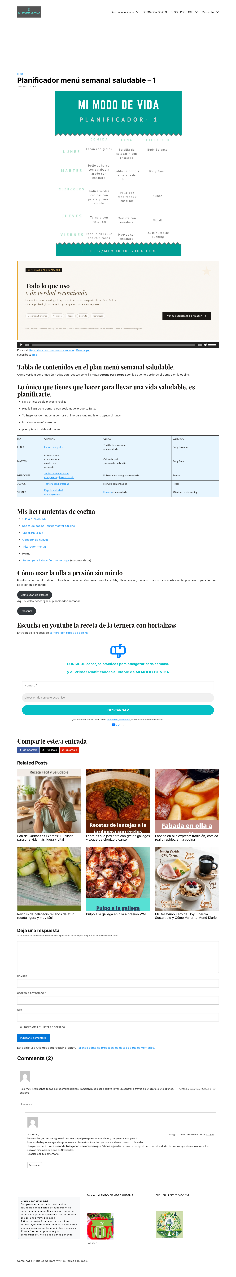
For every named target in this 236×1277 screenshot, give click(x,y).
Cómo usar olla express (34, 595)
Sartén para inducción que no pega (45, 560)
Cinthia (183, 1089)
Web (19, 1010)
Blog (20, 74)
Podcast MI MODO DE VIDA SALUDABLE (110, 1195)
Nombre (23, 976)
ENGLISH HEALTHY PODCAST (172, 1195)
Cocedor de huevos (35, 540)
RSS (34, 355)
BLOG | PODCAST (181, 12)
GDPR (119, 724)
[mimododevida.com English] (169, 1225)
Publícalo (51, 749)
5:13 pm (210, 1134)
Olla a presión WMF (35, 519)
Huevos (107, 492)
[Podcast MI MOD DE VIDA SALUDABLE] (100, 1226)
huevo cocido (66, 477)
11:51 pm (212, 1089)
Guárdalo (71, 749)
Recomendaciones (122, 12)
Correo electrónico (31, 993)
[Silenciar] (205, 344)
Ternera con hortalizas (56, 483)
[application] (118, 345)
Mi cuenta (208, 12)
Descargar (83, 350)
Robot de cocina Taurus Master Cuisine (48, 526)
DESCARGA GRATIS (155, 12)
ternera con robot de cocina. (69, 633)
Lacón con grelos (53, 447)
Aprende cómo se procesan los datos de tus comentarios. (116, 1048)
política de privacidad (118, 719)
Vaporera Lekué (32, 533)
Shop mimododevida (42, 1217)
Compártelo (30, 749)
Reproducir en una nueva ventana (51, 350)
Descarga (26, 611)
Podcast (92, 1243)
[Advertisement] (118, 43)
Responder (27, 1104)
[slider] (212, 344)
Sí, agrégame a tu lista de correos (42, 1027)
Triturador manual (34, 547)
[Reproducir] (21, 344)
